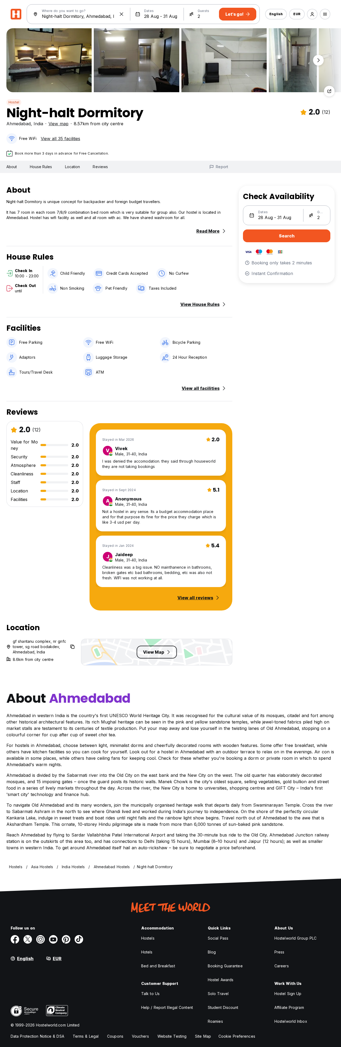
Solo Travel (218, 993)
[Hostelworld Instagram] (40, 939)
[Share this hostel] (329, 91)
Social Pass (218, 938)
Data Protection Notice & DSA (37, 1036)
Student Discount (223, 1007)
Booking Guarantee (225, 966)
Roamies (215, 1021)
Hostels (148, 938)
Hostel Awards (220, 979)
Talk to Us (150, 993)
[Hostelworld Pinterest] (66, 939)
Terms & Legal (86, 1036)
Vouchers (140, 1036)
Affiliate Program (289, 1007)
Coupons (115, 1036)
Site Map (203, 1036)
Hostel (14, 102)
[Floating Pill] (318, 60)
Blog (212, 952)
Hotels (147, 952)
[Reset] (121, 14)
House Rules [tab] (41, 166)
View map (58, 123)
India (38, 123)
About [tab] (11, 166)
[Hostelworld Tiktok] (79, 939)
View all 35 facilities (60, 138)
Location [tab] (72, 166)
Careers (281, 966)
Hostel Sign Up (287, 993)
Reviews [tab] (100, 166)
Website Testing (172, 1036)
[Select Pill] (312, 14)
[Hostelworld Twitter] (27, 939)
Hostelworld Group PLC (295, 938)
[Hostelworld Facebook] (15, 939)
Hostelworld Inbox (290, 1021)
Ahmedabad (18, 123)
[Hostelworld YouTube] (53, 939)
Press (279, 952)
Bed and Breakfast (158, 966)
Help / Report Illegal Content (167, 1007)
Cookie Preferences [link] (236, 1036)
